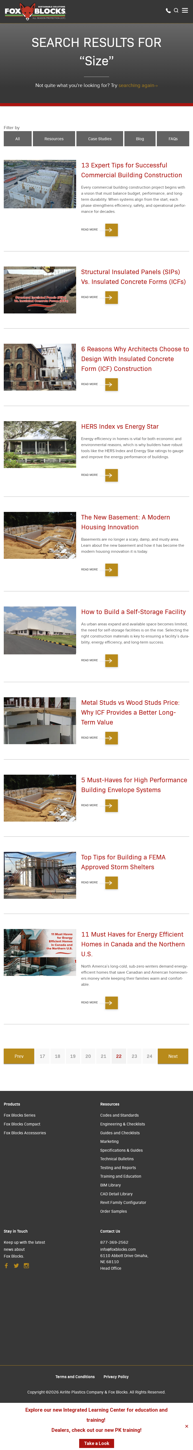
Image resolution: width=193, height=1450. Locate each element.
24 (149, 1056)
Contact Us (110, 1231)
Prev (19, 1056)
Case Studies (100, 138)
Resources (54, 138)
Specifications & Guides (121, 1150)
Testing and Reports (118, 1167)
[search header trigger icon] (176, 10)
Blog (140, 138)
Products (12, 1104)
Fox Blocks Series (19, 1115)
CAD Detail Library (116, 1193)
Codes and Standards (119, 1115)
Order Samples (113, 1211)
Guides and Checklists (120, 1132)
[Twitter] (16, 1267)
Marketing (109, 1141)
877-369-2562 (114, 1242)
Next (173, 1056)
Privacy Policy (116, 1376)
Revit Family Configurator (123, 1202)
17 (42, 1056)
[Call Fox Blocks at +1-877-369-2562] (168, 11)
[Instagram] (26, 1267)
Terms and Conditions (75, 1376)
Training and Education (120, 1176)
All (17, 138)
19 (73, 1056)
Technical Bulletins (117, 1158)
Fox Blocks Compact (22, 1123)
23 (134, 1056)
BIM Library (110, 1184)
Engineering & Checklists (122, 1123)
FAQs (173, 138)
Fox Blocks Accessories (25, 1132)
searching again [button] (136, 85)
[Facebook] (6, 1267)
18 (57, 1056)
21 (103, 1056)
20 (88, 1056)
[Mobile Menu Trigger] (185, 10)
